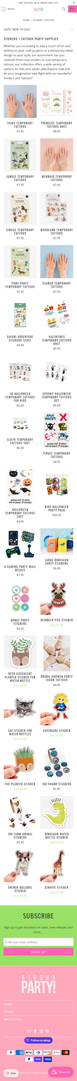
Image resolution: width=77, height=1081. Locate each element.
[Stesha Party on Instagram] (41, 1031)
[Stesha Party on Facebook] (35, 1031)
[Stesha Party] (38, 9)
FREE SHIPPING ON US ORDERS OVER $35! (38, 2)
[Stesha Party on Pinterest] (47, 1031)
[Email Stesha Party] (29, 1031)
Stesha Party (31, 1072)
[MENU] (2, 9)
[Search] (63, 9)
